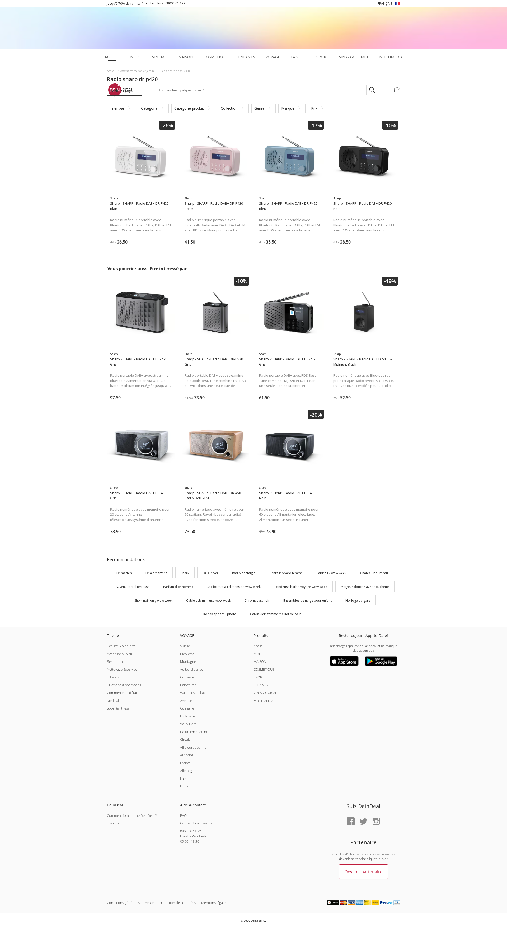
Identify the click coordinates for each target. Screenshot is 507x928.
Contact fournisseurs (196, 823)
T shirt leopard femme (286, 573)
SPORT (258, 677)
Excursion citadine (194, 731)
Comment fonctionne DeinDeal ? (132, 815)
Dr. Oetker (210, 573)
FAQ (183, 815)
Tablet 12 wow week (331, 573)
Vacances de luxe (193, 692)
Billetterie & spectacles (124, 685)
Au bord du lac (191, 669)
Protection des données (177, 902)
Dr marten (124, 573)
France (185, 763)
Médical (113, 700)
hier (385, 858)
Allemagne (188, 770)
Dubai (184, 786)
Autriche (186, 755)
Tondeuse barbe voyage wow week (300, 587)
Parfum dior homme (178, 587)
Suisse (185, 645)
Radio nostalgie (243, 573)
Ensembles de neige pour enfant (307, 600)
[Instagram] (376, 821)
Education (115, 677)
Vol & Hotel (188, 723)
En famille (187, 716)
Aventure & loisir (119, 653)
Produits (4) (119, 91)
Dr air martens (156, 573)
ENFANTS (260, 685)
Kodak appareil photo (219, 614)
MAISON (259, 661)
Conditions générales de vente (130, 902)
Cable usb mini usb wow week (208, 600)
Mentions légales (214, 902)
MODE (258, 653)
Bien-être (187, 653)
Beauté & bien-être (121, 645)
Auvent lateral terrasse (132, 587)
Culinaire (187, 708)
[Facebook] (351, 821)
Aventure (187, 700)
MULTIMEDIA (263, 700)
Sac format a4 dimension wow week (234, 587)
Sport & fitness (118, 708)
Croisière (187, 677)
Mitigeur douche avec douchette (365, 587)
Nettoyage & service (122, 669)
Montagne (188, 661)
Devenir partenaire (363, 872)
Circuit (185, 739)
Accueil (258, 645)
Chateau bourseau (374, 573)
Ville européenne (193, 747)
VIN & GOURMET (266, 692)
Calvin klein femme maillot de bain (275, 614)
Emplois (113, 823)
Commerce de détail (122, 692)
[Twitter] (363, 821)
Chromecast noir (257, 600)
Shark (185, 573)
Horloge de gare (357, 600)
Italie (183, 778)
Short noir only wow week (153, 600)
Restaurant (115, 661)
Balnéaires (188, 685)
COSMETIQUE (263, 669)
